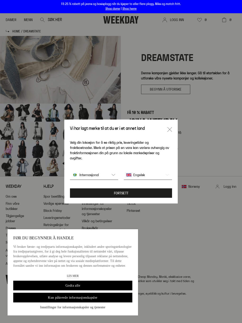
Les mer (73, 276)
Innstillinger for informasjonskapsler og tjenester (72, 307)
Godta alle (72, 285)
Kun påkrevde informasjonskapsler (72, 297)
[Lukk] (170, 130)
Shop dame (112, 8)
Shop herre (129, 8)
